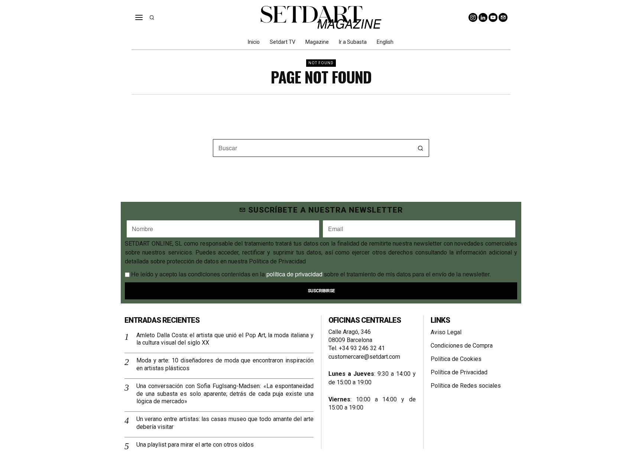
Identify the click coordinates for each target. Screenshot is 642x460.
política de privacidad (294, 274)
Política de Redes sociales (466, 385)
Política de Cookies (456, 358)
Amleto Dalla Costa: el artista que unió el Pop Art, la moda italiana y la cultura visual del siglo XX (225, 339)
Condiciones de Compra (462, 345)
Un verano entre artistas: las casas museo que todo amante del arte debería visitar (225, 422)
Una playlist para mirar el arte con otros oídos (195, 444)
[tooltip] (472, 17)
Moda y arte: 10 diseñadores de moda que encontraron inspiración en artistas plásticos (225, 364)
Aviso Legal (446, 332)
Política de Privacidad (459, 372)
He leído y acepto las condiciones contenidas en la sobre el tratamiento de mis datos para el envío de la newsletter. (310, 274)
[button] (420, 148)
